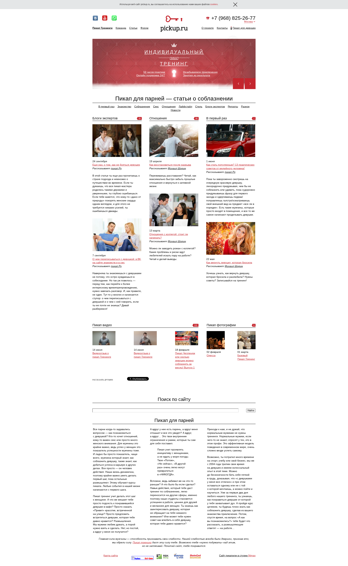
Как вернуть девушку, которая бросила (229, 262)
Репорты (233, 106)
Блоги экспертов (215, 106)
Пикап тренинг (142, 542)
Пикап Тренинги (102, 27)
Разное (245, 106)
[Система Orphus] (143, 558)
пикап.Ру (116, 168)
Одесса (211, 355)
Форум (144, 27)
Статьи (133, 27)
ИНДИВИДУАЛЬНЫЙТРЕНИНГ (174, 58)
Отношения (169, 106)
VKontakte (95, 17)
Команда (121, 27)
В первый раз (106, 106)
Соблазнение (142, 106)
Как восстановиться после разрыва (170, 164)
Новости (176, 110)
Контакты (222, 27)
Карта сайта (110, 555)
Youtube (105, 17)
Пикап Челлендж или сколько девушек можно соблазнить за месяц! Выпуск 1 (185, 360)
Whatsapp (114, 17)
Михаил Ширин (177, 168)
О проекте (208, 27)
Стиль (198, 106)
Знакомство (124, 106)
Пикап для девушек (244, 27)
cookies (214, 4)
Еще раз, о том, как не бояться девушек (116, 164)
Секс (156, 106)
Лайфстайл (185, 106)
